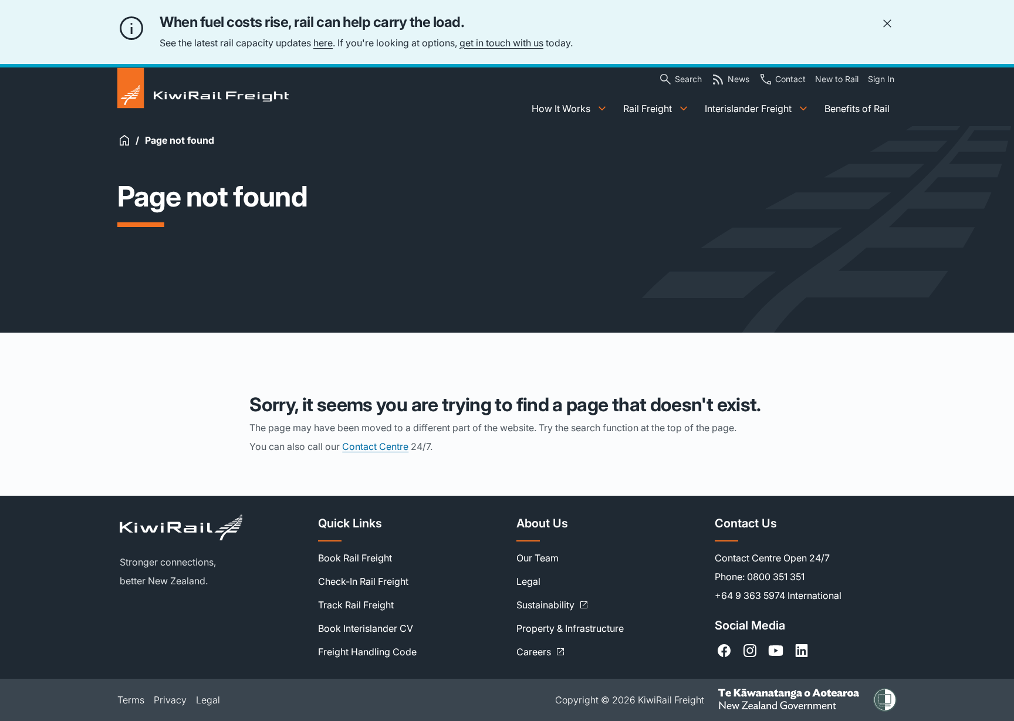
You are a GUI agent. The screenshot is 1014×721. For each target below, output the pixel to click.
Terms (130, 700)
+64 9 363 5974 (750, 595)
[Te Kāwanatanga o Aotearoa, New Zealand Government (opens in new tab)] (788, 700)
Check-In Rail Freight (363, 581)
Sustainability (552, 605)
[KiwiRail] (209, 527)
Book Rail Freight (355, 558)
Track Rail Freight (356, 605)
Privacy (170, 700)
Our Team (537, 558)
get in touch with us (501, 43)
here (323, 43)
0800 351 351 (776, 577)
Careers (540, 652)
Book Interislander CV (365, 628)
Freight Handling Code (367, 652)
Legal (528, 581)
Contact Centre (375, 446)
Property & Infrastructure (570, 628)
